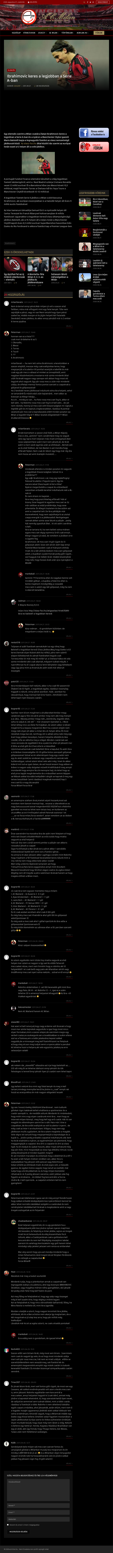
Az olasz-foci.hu (29, 143)
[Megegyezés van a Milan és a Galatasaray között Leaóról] (85, 247)
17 (40, 285)
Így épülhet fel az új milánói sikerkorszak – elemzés (14, 277)
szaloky (17, 86)
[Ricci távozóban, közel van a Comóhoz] (85, 202)
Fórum (98, 33)
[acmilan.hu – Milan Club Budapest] (47, 17)
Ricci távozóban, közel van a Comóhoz (100, 201)
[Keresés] (84, 2)
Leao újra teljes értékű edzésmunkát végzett (100, 278)
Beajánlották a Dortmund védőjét (100, 232)
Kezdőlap (16, 33)
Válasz (69, 326)
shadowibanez (25, 1221)
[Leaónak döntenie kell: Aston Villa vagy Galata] (85, 216)
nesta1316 (15, 642)
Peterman (16, 332)
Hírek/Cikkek (29, 33)
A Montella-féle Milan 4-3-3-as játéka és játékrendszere (36, 278)
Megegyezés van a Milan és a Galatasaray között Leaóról (101, 248)
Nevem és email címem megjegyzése (24, 1525)
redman (22, 601)
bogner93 (15, 709)
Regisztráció (103, 2)
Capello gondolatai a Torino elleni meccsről (99, 295)
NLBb (13, 1443)
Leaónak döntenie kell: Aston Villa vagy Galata (100, 217)
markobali (30, 574)
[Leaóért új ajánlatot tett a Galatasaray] (85, 263)
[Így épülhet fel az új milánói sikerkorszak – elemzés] (14, 264)
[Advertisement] (38, 113)
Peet (13, 1272)
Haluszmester (24, 1007)
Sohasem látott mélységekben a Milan (59, 277)
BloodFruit (16, 1082)
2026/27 (41, 33)
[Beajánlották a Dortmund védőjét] (85, 232)
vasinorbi (15, 796)
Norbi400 (15, 1349)
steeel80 (15, 1022)
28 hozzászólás (42, 86)
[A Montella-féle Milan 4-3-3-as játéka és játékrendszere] (38, 264)
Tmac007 (15, 1382)
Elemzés (11, 70)
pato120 (15, 682)
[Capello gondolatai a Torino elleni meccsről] (85, 294)
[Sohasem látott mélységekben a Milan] (62, 264)
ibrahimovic (10, 243)
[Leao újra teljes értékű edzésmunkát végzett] (85, 277)
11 (64, 283)
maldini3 (15, 829)
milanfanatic (17, 302)
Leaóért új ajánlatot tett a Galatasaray (100, 263)
